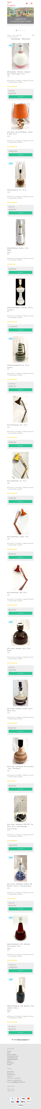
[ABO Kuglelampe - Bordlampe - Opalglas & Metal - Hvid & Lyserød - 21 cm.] (20, 56)
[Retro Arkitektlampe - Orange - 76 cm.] (20, 521)
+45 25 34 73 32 (17, 1080)
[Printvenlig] (33, 35)
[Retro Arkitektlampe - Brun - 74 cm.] (20, 409)
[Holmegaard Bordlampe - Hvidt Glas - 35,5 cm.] (20, 292)
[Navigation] (31, 3)
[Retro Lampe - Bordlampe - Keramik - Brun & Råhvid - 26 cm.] (20, 693)
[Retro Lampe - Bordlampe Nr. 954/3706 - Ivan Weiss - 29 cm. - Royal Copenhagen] (20, 808)
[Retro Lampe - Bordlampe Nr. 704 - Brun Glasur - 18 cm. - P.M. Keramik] (20, 751)
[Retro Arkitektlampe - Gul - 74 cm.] (20, 465)
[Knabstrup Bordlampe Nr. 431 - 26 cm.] (20, 349)
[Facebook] (9, 1090)
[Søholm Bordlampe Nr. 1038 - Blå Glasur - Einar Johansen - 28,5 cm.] (20, 990)
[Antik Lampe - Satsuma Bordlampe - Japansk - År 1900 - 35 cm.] (20, 116)
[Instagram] (12, 1090)
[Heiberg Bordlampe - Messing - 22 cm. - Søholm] (20, 232)
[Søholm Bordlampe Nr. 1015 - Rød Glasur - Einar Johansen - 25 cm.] (20, 928)
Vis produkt (20, 97)
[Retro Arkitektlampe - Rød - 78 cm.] (20, 577)
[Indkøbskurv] (26, 3)
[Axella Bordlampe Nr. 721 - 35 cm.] (20, 174)
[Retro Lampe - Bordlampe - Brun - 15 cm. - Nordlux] (20, 633)
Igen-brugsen (11, 3)
